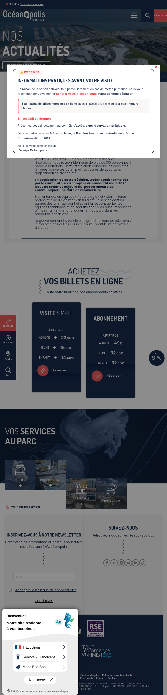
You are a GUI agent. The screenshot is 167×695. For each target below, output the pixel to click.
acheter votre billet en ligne (76, 93)
